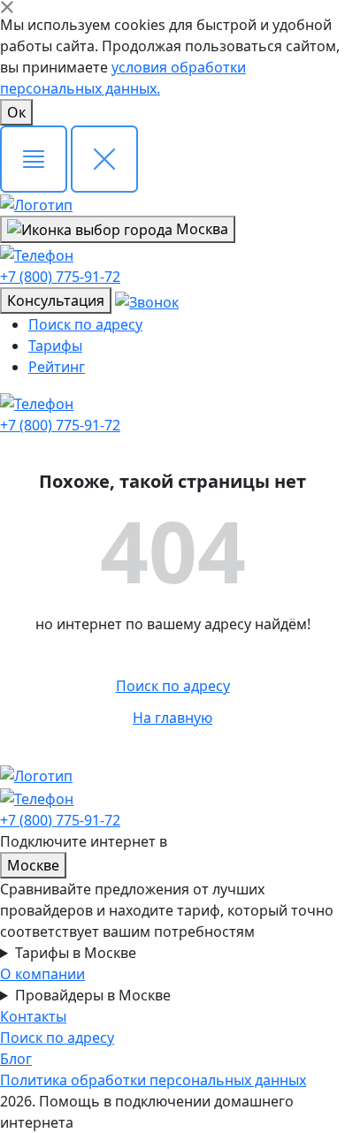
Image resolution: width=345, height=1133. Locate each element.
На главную (172, 717)
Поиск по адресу (85, 324)
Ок (16, 112)
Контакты (33, 1016)
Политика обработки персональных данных (153, 1080)
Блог (16, 1058)
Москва (200, 229)
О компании (42, 974)
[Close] (7, 7)
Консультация (55, 300)
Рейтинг (56, 366)
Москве (33, 865)
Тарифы (55, 345)
